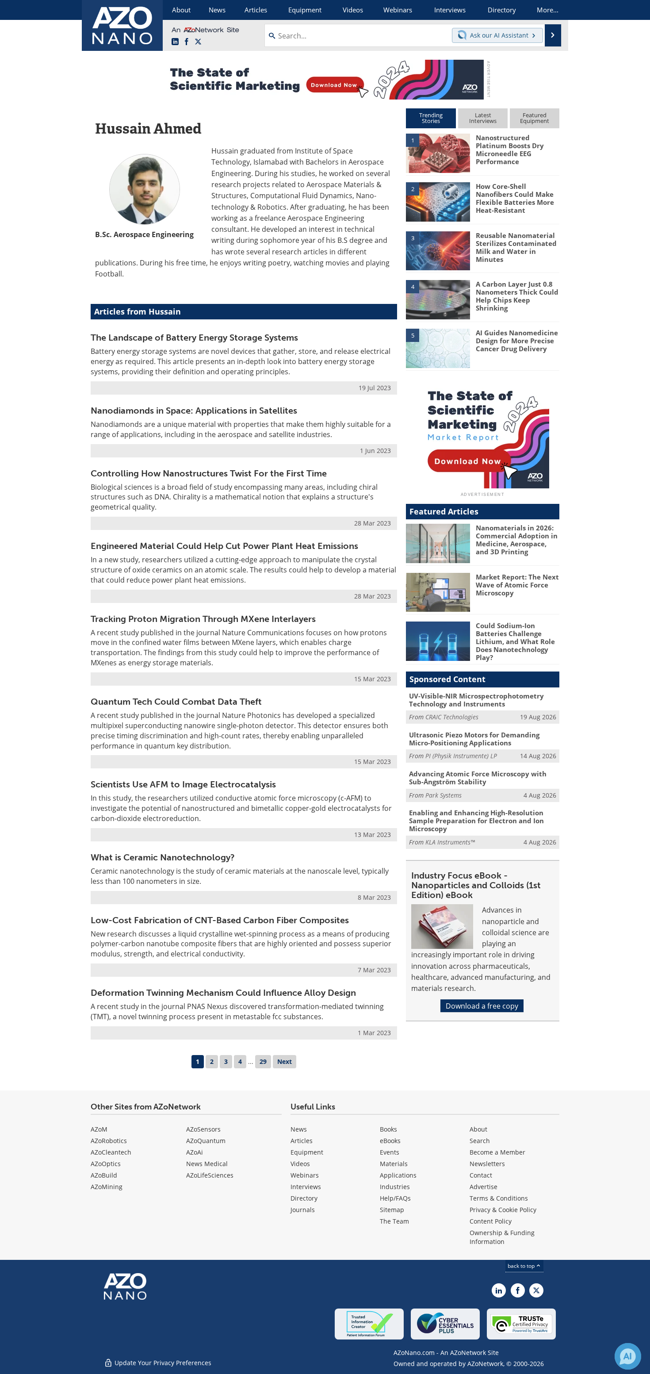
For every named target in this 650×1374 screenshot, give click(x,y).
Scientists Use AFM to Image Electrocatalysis (183, 784)
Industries (395, 1186)
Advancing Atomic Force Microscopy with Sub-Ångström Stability (478, 777)
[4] (438, 299)
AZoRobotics (109, 1140)
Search (480, 1140)
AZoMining (106, 1186)
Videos (300, 1163)
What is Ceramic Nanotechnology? (163, 857)
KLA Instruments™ (450, 842)
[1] (438, 153)
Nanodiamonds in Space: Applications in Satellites (194, 410)
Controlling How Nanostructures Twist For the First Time (209, 473)
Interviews (306, 1186)
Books (388, 1129)
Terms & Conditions (499, 1198)
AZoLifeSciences (209, 1175)
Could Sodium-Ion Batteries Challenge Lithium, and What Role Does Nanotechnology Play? (515, 641)
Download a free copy (482, 1005)
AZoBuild (104, 1175)
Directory (304, 1198)
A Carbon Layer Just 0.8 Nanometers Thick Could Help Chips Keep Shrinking (517, 296)
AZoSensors (203, 1129)
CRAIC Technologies (451, 717)
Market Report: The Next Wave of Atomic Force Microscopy (517, 584)
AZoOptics (106, 1163)
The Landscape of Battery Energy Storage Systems (194, 337)
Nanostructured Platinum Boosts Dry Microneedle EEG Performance (510, 149)
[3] (438, 250)
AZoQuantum (206, 1140)
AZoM (99, 1129)
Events (389, 1152)
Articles (302, 1140)
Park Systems (443, 795)
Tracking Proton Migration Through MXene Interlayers (203, 619)
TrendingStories (431, 118)
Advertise (483, 1186)
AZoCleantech (111, 1152)
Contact (481, 1175)
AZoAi (194, 1152)
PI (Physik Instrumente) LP (461, 756)
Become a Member (497, 1152)
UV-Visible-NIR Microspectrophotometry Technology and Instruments (476, 699)
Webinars (305, 1175)
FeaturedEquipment (534, 118)
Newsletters (487, 1163)
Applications (398, 1175)
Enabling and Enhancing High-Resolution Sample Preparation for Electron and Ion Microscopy (476, 820)
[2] (438, 201)
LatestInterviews (483, 118)
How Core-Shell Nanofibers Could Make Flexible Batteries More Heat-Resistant (515, 198)
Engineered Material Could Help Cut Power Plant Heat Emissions (224, 546)
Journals (303, 1209)
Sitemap (392, 1209)
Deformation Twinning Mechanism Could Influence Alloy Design (223, 992)
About (478, 1129)
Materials (394, 1163)
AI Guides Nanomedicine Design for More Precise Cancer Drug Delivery (517, 340)
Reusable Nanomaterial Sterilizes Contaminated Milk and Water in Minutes (516, 247)
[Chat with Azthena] (628, 1356)
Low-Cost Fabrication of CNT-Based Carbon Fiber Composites (220, 920)
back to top (522, 1265)
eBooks (390, 1140)
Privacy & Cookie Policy (503, 1209)
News (299, 1129)
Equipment (307, 1152)
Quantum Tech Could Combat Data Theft (176, 701)
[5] (438, 348)
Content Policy (491, 1221)
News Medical (207, 1163)
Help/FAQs (395, 1198)
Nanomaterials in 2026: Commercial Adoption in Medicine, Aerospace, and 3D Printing (517, 539)
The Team (394, 1221)
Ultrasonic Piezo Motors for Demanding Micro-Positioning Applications (474, 738)
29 (263, 1061)
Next (284, 1061)
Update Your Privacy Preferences (162, 1363)
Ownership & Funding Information (502, 1237)
